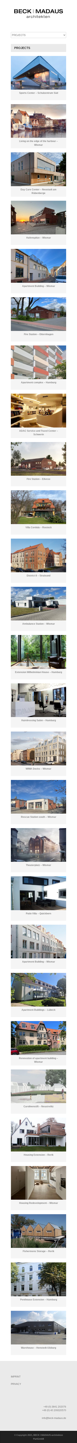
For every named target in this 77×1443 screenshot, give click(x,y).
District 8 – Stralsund (38, 575)
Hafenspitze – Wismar (38, 237)
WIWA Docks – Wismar (38, 768)
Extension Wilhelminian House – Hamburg (38, 672)
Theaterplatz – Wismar (38, 865)
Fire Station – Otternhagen (38, 334)
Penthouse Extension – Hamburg (38, 1299)
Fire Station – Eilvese (38, 479)
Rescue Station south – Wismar (38, 817)
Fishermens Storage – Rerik (38, 1251)
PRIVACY (16, 1384)
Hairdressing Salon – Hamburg (38, 720)
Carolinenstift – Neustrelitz (38, 1106)
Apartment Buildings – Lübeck (38, 1010)
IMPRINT (16, 1376)
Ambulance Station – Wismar (38, 623)
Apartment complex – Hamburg (38, 382)
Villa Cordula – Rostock (38, 527)
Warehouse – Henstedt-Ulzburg (38, 1347)
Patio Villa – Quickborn (38, 913)
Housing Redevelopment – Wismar (38, 1203)
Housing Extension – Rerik (39, 1154)
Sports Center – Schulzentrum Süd (38, 93)
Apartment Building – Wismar (38, 286)
